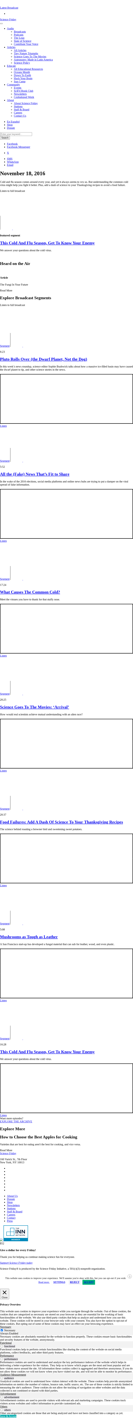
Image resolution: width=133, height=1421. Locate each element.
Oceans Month (22, 72)
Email (10, 164)
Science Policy (22, 62)
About (10, 100)
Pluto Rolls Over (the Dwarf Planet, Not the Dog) (43, 359)
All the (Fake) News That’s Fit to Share (34, 474)
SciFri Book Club (23, 90)
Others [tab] (3, 1406)
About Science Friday (26, 103)
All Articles (20, 50)
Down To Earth (22, 75)
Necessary (9, 1330)
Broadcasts (20, 31)
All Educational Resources (28, 69)
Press (10, 1220)
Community (13, 84)
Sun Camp (19, 81)
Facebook (12, 143)
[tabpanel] (66, 1338)
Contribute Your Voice (26, 44)
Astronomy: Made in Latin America (33, 59)
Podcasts (18, 34)
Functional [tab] (6, 1342)
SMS (9, 158)
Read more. (44, 1282)
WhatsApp (13, 161)
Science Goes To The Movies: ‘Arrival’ (34, 707)
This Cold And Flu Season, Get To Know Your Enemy (47, 1052)
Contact (11, 1217)
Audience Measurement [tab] (13, 1374)
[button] (9, 7)
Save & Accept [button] (8, 1416)
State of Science (22, 40)
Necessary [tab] (5, 1326)
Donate (11, 127)
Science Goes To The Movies (30, 56)
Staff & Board (21, 109)
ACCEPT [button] (89, 1282)
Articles (11, 47)
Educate (11, 65)
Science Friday (8, 19)
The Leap (19, 37)
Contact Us (20, 115)
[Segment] (17, 228)
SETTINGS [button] (59, 1282)
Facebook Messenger (18, 146)
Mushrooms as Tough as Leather (29, 937)
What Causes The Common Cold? (30, 592)
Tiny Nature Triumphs (26, 53)
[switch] (2, 1346)
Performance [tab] (7, 1355)
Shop (10, 124)
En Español (13, 121)
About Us (12, 1195)
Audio (10, 28)
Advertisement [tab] (8, 1393)
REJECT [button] (74, 1282)
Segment (5, 345)
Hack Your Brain (23, 78)
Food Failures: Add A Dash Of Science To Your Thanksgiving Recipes (61, 822)
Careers (18, 112)
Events (17, 87)
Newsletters (20, 93)
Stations (18, 106)
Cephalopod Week (24, 97)
